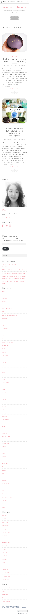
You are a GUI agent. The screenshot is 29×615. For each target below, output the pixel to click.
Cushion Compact (8, 55)
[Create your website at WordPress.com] (14, 1)
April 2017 (4, 519)
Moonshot (4, 433)
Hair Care (4, 365)
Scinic (3, 460)
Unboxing (4, 500)
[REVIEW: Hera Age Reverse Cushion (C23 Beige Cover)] (14, 42)
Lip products (5, 402)
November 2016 (6, 535)
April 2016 (4, 559)
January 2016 (5, 569)
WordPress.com (6, 601)
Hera (17, 55)
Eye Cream (4, 349)
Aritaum (4, 295)
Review (14, 56)
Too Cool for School (7, 497)
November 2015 (6, 576)
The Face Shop (6, 483)
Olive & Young (5, 443)
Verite (3, 507)
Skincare (14, 126)
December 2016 (6, 532)
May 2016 (4, 556)
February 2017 (5, 525)
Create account (6, 587)
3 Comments (22, 65)
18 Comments (21, 139)
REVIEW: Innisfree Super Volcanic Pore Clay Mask (14, 270)
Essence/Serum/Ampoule (8, 342)
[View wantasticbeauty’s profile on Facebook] (3, 225)
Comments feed (6, 598)
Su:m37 (3, 477)
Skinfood (4, 473)
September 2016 (6, 542)
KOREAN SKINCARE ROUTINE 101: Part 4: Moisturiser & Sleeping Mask (14, 132)
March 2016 (5, 562)
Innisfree (4, 386)
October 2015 (5, 579)
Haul (3, 375)
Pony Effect (5, 450)
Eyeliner (4, 352)
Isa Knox (4, 392)
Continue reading (10, 89)
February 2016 (5, 566)
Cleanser (4, 322)
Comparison (5, 328)
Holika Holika (5, 382)
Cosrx (3, 335)
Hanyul (3, 372)
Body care (4, 318)
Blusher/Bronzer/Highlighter (9, 315)
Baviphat (4, 301)
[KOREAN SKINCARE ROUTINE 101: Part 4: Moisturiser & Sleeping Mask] (14, 111)
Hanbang (4, 369)
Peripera (4, 446)
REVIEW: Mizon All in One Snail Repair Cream (13, 273)
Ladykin (4, 396)
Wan (16, 65)
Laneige (4, 399)
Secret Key (5, 463)
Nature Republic (6, 436)
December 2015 (6, 572)
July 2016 (4, 549)
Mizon (3, 426)
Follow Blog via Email (11, 236)
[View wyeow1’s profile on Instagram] (10, 225)
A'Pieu (3, 291)
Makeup (23, 55)
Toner (3, 490)
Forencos (4, 359)
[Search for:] (14, 255)
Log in (3, 591)
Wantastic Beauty (14, 7)
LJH (3, 409)
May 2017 (4, 515)
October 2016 (5, 539)
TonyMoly (4, 493)
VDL (3, 504)
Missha (4, 423)
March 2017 (5, 522)
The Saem (4, 487)
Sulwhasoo (4, 480)
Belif (3, 311)
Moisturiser (5, 429)
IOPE (3, 389)
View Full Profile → (7, 218)
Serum (3, 466)
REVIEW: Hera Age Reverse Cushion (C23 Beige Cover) (14, 60)
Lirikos (4, 406)
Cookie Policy (7, 609)
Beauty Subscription (7, 308)
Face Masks (5, 355)
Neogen (4, 439)
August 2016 (5, 545)
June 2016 (4, 552)
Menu (15, 18)
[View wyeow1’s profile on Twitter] (7, 225)
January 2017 (5, 529)
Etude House (5, 345)
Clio (3, 325)
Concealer (4, 332)
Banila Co (4, 298)
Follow (5, 248)
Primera (4, 453)
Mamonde (4, 416)
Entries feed (5, 594)
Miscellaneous (5, 419)
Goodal (4, 362)
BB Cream (4, 305)
